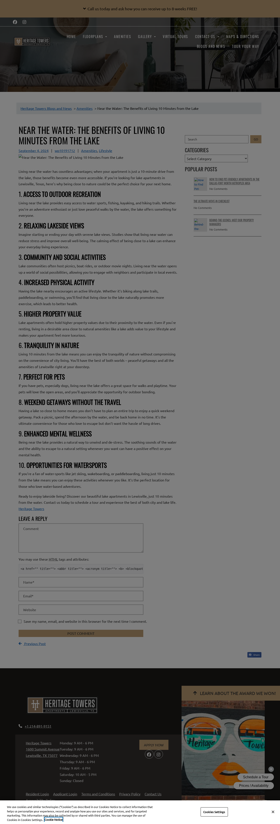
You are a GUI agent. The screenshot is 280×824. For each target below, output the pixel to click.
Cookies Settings (214, 812)
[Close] (273, 812)
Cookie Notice (54, 819)
